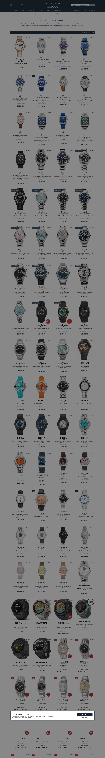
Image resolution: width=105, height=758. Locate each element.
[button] (85, 717)
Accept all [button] (85, 714)
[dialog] (52, 715)
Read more (30, 717)
